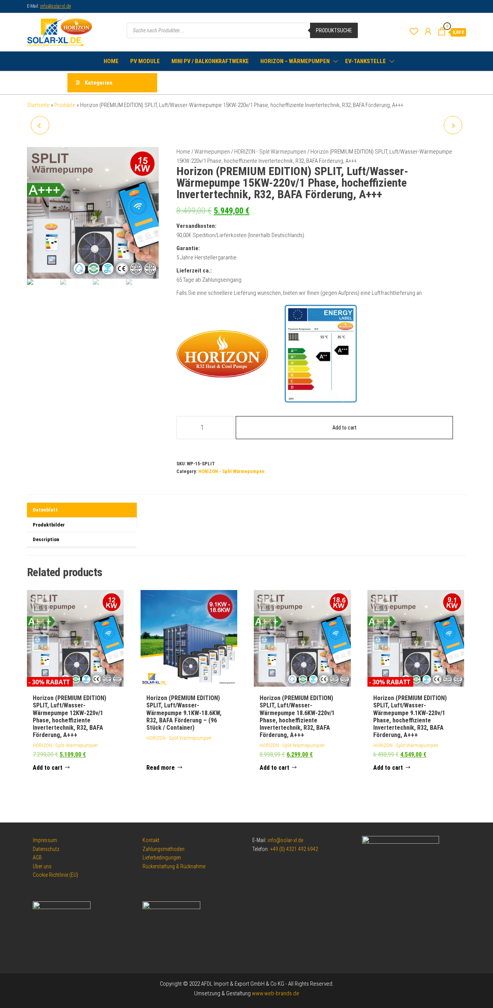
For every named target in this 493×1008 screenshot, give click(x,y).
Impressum (45, 840)
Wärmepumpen (212, 151)
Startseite (38, 105)
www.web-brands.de (275, 993)
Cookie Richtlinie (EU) (55, 875)
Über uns (42, 866)
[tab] (82, 510)
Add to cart (344, 428)
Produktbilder (49, 525)
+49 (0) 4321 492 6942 (294, 849)
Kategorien (98, 82)
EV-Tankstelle (365, 61)
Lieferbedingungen (162, 857)
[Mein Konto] (428, 31)
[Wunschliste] (414, 31)
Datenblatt (45, 510)
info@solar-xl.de (55, 6)
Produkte (64, 105)
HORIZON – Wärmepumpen (295, 61)
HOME (111, 61)
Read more (160, 767)
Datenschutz (46, 849)
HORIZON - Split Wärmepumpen (270, 151)
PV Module (145, 61)
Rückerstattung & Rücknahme (174, 866)
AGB (37, 857)
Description (46, 539)
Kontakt (151, 840)
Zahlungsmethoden (163, 849)
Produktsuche (334, 30)
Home (183, 151)
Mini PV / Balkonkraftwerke (210, 61)
